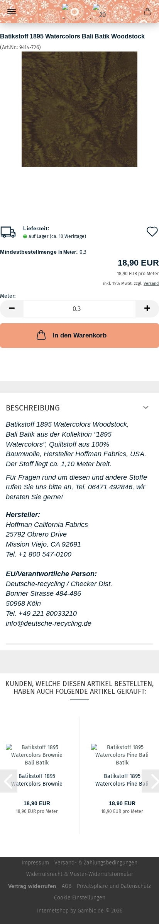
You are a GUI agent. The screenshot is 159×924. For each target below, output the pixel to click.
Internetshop (53, 910)
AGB (66, 886)
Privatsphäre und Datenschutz (114, 886)
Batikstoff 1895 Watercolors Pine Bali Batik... (122, 779)
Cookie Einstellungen (79, 897)
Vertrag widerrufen (32, 886)
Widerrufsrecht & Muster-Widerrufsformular (79, 874)
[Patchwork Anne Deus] (79, 11)
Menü (11, 11)
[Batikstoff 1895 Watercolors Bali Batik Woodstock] (79, 109)
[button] (11, 308)
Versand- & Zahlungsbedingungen (95, 862)
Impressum (35, 862)
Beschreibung (33, 407)
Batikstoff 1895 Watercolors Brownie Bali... (37, 779)
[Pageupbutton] (137, 912)
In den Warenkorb (79, 335)
